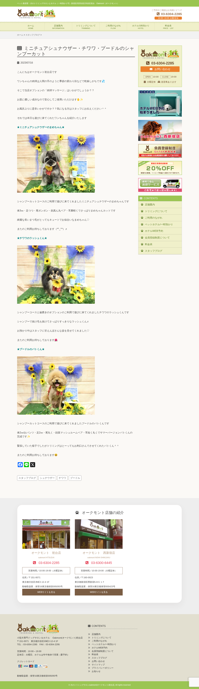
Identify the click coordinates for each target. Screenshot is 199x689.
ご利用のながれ (113, 26)
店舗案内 (58, 26)
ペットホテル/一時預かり (159, 224)
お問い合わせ (162, 69)
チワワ (62, 478)
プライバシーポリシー (102, 668)
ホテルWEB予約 (154, 231)
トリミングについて (86, 26)
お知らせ (96, 671)
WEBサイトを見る (46, 592)
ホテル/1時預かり (140, 26)
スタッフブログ (27, 478)
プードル (75, 478)
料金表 (168, 26)
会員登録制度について (157, 237)
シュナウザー (47, 478)
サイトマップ (98, 665)
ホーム (31, 26)
